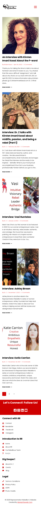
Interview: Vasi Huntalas (16, 217)
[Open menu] (32, 7)
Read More (7, 87)
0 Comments (28, 64)
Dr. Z (5, 146)
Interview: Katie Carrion (16, 357)
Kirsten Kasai (8, 64)
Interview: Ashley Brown (16, 288)
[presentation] (20, 35)
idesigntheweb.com (24, 502)
